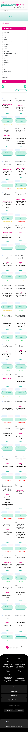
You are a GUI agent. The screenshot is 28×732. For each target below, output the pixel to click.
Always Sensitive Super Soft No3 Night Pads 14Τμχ (21, 325)
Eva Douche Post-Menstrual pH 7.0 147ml (21, 624)
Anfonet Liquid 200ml (7, 380)
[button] (9, 2)
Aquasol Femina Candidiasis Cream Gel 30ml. (7, 466)
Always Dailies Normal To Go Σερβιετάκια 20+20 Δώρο (7, 173)
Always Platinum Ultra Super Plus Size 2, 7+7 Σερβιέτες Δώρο (21, 295)
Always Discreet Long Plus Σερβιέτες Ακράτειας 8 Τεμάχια (21, 203)
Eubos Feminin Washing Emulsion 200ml (20, 566)
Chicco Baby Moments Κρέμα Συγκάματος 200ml (7, 532)
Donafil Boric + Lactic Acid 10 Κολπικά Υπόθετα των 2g (7, 566)
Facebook (9, 710)
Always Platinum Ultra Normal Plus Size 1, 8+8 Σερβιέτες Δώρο (7, 295)
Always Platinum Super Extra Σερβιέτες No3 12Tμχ (21, 265)
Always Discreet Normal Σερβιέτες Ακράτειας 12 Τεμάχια (7, 235)
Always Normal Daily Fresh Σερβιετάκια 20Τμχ (7, 265)
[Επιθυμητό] (10, 117)
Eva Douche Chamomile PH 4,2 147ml (7, 625)
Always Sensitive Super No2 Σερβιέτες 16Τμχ (7, 325)
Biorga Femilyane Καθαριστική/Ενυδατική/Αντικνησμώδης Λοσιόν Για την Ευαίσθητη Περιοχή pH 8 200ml (7, 501)
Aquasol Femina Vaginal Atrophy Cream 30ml (20, 466)
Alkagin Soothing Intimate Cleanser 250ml (7, 138)
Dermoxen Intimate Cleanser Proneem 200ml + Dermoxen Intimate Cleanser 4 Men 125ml (20, 536)
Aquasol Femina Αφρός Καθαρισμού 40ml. (20, 437)
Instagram (20, 710)
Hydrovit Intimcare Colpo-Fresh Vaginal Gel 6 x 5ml (20, 109)
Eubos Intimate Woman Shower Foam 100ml (7, 595)
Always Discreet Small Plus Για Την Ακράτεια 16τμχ (21, 235)
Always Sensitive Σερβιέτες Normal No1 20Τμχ (7, 355)
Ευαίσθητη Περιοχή (7, 10)
